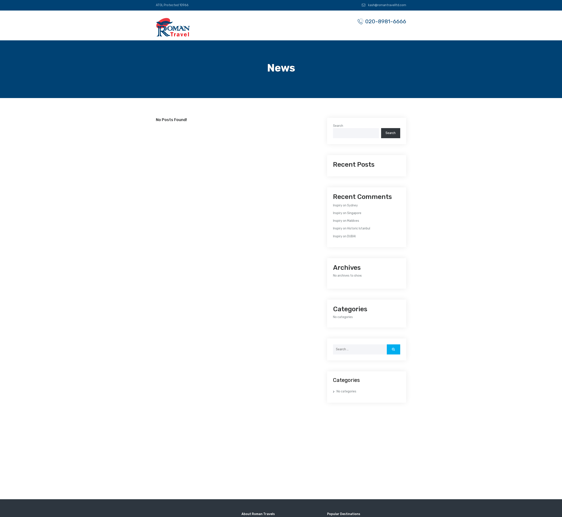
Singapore (354, 213)
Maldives (353, 221)
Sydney (352, 205)
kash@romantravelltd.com (386, 5)
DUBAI (351, 236)
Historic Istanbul (358, 228)
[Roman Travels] (173, 27)
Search (338, 126)
